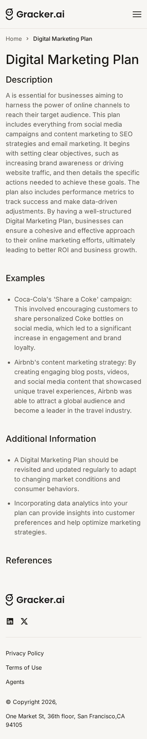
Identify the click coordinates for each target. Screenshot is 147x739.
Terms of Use (24, 667)
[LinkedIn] (10, 621)
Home (14, 38)
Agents (15, 681)
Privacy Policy (25, 653)
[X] (24, 621)
